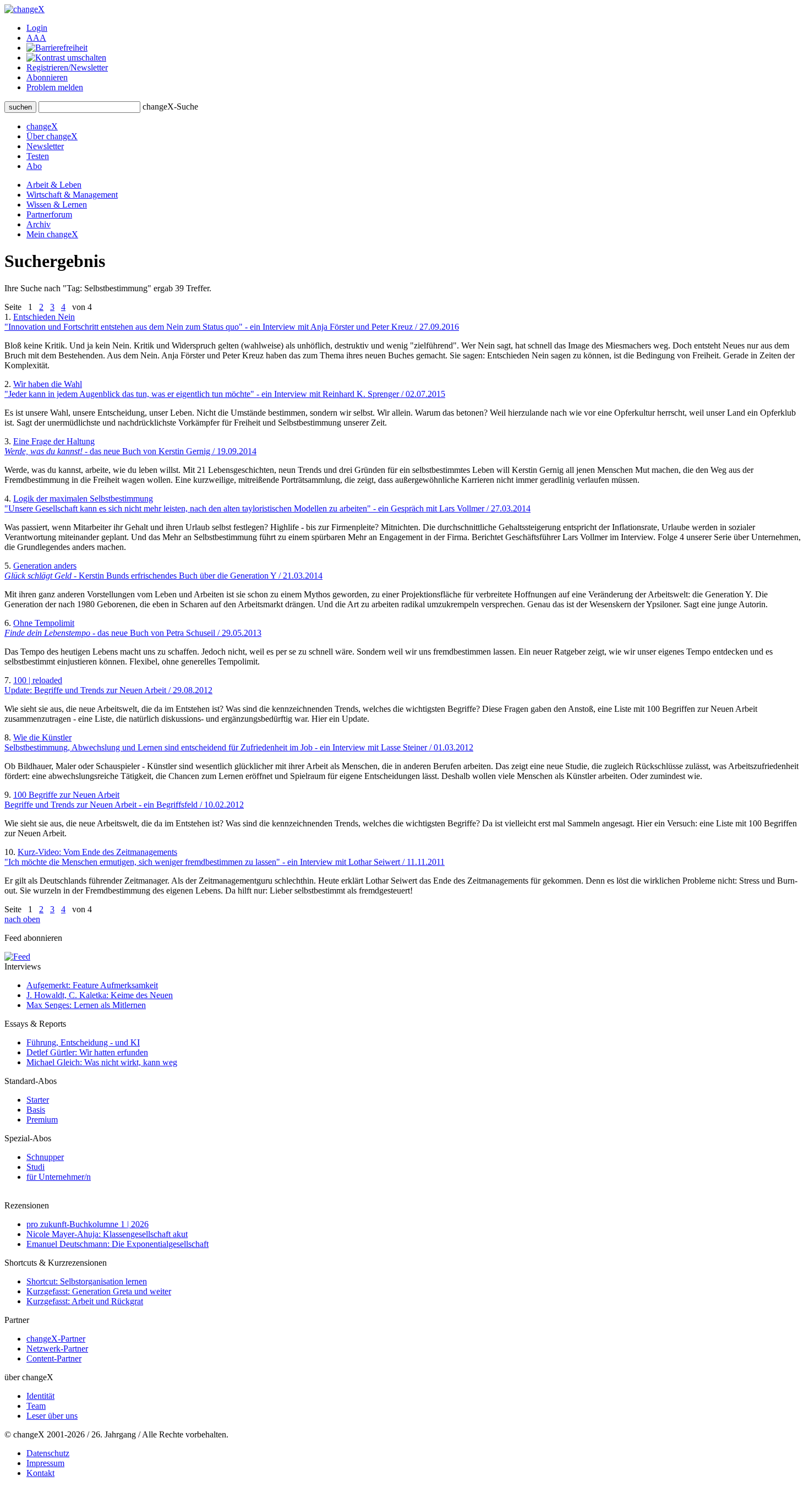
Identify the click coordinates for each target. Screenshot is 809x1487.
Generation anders (163, 570)
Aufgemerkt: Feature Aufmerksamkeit (92, 985)
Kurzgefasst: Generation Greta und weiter (98, 1291)
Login (36, 27)
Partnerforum (49, 214)
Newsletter (45, 146)
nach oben (22, 919)
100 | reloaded (108, 685)
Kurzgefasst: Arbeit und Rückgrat (84, 1301)
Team (36, 1405)
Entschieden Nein (231, 321)
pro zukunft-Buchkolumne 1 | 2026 (87, 1224)
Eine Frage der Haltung (130, 446)
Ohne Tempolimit (132, 628)
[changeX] (24, 9)
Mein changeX (52, 234)
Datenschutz (47, 1453)
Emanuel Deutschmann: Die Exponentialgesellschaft (117, 1244)
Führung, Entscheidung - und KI (83, 1042)
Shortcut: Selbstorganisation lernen (86, 1281)
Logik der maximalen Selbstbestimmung (267, 503)
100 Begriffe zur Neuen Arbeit (124, 799)
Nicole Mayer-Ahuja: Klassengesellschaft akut (107, 1234)
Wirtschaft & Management (72, 194)
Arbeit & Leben (53, 184)
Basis (35, 1109)
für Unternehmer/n (58, 1176)
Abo (34, 166)
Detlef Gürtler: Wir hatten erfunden (87, 1052)
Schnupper (45, 1157)
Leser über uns (52, 1415)
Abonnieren (47, 77)
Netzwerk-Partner (57, 1348)
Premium (42, 1119)
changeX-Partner (55, 1338)
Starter (37, 1099)
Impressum (45, 1463)
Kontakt (40, 1473)
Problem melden (54, 87)
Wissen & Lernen (56, 204)
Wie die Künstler (238, 742)
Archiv (38, 224)
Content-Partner (53, 1358)
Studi (35, 1167)
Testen (37, 156)
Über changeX (52, 136)
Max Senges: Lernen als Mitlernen (86, 1005)
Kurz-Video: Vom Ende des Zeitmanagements (224, 857)
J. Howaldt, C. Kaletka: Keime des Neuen (99, 995)
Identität (40, 1396)
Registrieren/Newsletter (67, 67)
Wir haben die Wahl (224, 389)
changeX (42, 126)
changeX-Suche (170, 106)
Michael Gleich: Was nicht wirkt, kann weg (101, 1062)
